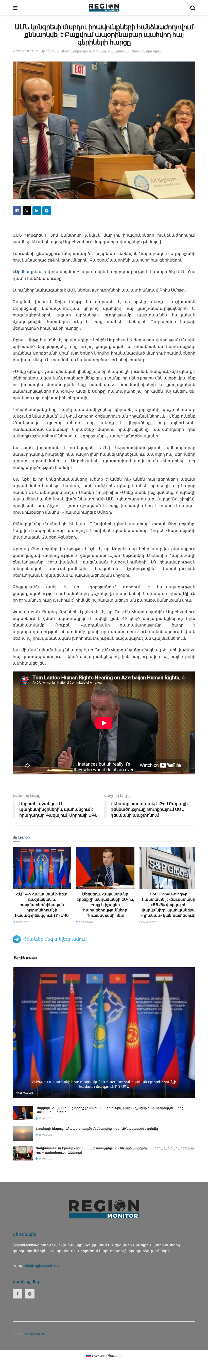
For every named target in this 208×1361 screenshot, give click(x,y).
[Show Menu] (15, 7)
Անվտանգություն (76, 51)
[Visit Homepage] (104, 8)
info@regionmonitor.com (44, 1265)
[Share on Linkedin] (36, 210)
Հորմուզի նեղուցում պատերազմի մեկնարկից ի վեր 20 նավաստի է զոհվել (97, 1128)
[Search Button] (192, 7)
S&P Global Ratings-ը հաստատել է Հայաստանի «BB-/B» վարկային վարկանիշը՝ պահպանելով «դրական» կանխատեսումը (169, 904)
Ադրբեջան (50, 51)
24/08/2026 (149, 922)
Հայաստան (118, 51)
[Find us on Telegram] (29, 1293)
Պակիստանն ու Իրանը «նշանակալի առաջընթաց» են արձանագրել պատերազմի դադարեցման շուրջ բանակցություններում (115, 1150)
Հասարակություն (146, 51)
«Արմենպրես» (27, 271)
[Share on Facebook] (17, 210)
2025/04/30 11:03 (25, 51)
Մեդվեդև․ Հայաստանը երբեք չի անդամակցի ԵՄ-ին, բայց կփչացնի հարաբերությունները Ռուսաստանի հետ (105, 904)
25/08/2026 (22, 922)
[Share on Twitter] (27, 210)
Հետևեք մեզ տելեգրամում (54, 938)
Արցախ (99, 51)
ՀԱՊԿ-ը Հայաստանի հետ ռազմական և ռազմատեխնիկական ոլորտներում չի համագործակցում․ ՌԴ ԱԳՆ (42, 904)
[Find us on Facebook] (17, 1293)
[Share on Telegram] (46, 210)
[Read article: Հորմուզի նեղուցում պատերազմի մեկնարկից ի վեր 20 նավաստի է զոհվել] (23, 1133)
